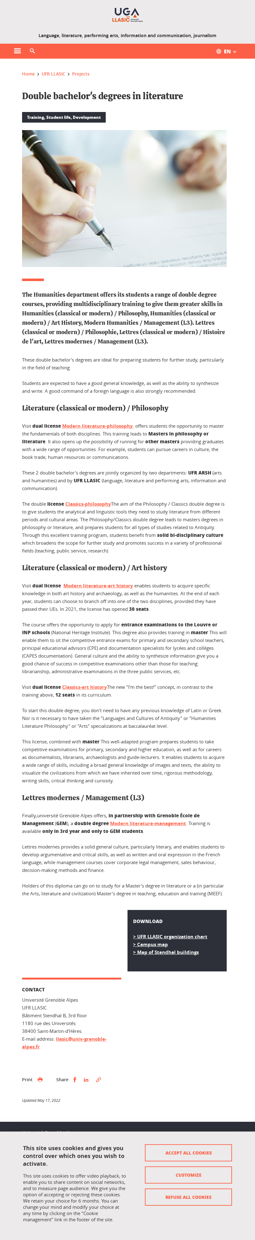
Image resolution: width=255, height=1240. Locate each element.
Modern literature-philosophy (98, 426)
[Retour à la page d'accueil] (127, 15)
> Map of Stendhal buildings (166, 952)
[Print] (40, 1080)
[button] (32, 51)
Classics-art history (84, 687)
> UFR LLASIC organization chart (170, 936)
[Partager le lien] (98, 1080)
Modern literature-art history (98, 585)
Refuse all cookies (188, 1197)
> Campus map (150, 944)
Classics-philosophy (88, 504)
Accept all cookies (188, 1153)
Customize (189, 1175)
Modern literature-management (148, 823)
